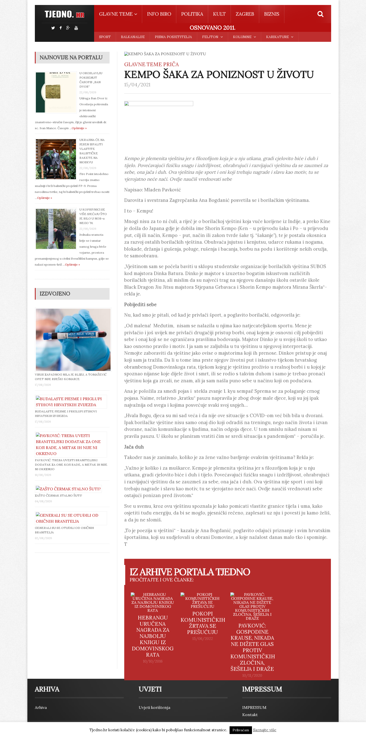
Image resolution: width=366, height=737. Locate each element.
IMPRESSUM (254, 707)
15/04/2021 (137, 85)
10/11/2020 (252, 675)
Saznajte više (264, 730)
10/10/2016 (153, 661)
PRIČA (171, 64)
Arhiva (41, 707)
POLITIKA (192, 14)
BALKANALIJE (133, 37)
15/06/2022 (202, 638)
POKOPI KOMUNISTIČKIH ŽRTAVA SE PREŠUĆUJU (203, 623)
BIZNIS (271, 14)
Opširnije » (79, 128)
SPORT (105, 37)
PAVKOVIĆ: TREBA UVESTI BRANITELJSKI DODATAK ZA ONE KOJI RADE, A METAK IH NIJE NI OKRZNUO (71, 464)
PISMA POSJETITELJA (173, 37)
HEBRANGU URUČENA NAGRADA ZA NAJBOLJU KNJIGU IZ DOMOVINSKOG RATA (153, 636)
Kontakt (250, 714)
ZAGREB (245, 14)
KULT (219, 14)
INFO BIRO (159, 14)
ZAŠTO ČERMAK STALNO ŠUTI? (58, 495)
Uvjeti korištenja (154, 707)
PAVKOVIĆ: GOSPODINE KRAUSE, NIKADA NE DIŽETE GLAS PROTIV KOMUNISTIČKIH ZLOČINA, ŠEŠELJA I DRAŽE (252, 647)
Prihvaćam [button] (241, 730)
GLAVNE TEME (143, 64)
